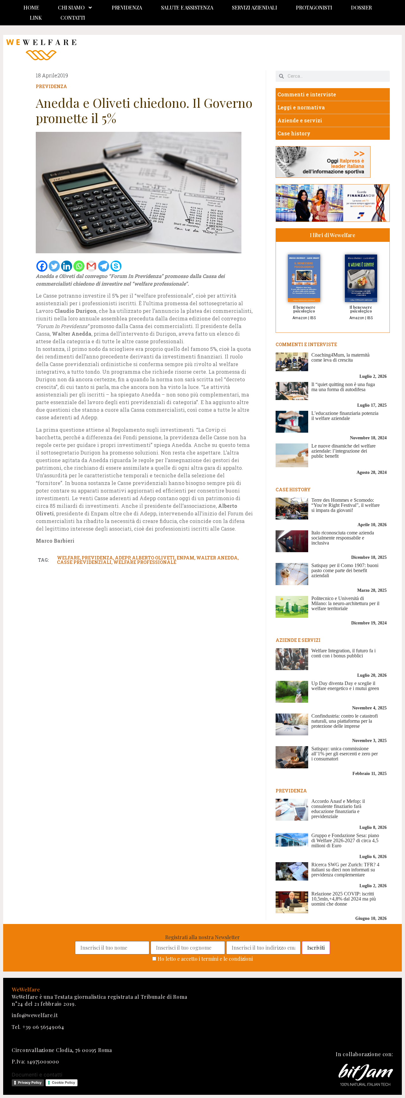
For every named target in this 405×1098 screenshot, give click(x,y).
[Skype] (116, 266)
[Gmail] (91, 266)
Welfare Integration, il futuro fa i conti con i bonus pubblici (343, 653)
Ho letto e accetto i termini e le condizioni (205, 958)
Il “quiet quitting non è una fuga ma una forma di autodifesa (343, 387)
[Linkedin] (66, 266)
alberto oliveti (153, 558)
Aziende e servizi (299, 120)
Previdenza (127, 7)
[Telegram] (103, 266)
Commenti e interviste (306, 94)
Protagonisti (314, 7)
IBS (313, 318)
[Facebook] (41, 266)
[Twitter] (54, 266)
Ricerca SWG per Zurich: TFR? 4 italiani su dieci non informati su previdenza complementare (345, 869)
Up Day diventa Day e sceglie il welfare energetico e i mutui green (345, 686)
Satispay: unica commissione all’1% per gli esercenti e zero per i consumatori (344, 753)
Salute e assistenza (187, 7)
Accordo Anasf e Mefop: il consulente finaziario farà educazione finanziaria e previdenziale (338, 808)
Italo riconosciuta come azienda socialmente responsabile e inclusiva (342, 538)
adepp (122, 558)
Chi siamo (71, 7)
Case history (293, 133)
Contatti (72, 17)
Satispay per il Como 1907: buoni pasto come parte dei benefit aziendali (344, 570)
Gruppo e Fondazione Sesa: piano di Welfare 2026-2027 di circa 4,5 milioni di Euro (345, 840)
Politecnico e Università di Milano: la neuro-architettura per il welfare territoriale (345, 603)
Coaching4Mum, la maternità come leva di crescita (340, 357)
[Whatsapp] (78, 266)
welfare (68, 558)
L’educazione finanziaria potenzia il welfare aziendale (344, 415)
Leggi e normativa (301, 107)
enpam (185, 558)
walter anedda (217, 558)
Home (31, 7)
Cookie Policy (63, 1082)
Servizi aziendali (254, 7)
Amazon (299, 318)
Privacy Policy (29, 1082)
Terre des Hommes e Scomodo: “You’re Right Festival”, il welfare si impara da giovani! (345, 505)
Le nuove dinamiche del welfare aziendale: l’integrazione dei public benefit (343, 451)
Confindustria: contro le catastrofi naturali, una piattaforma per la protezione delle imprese (344, 721)
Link (35, 17)
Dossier (361, 7)
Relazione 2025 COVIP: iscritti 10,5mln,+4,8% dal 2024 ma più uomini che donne (343, 899)
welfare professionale (144, 562)
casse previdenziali (84, 562)
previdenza (97, 558)
